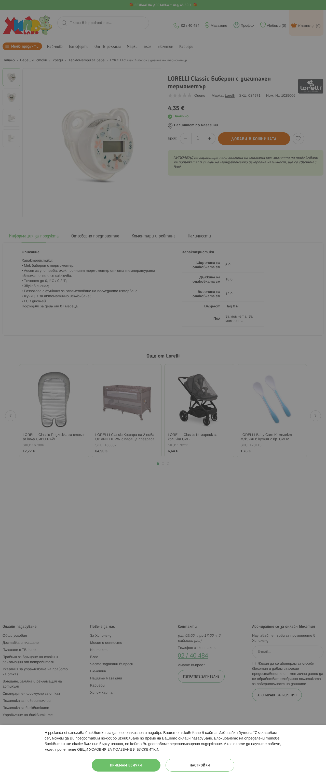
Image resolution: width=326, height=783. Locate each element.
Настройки (200, 765)
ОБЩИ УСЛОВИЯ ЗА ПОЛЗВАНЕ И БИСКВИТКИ (117, 749)
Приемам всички (126, 765)
